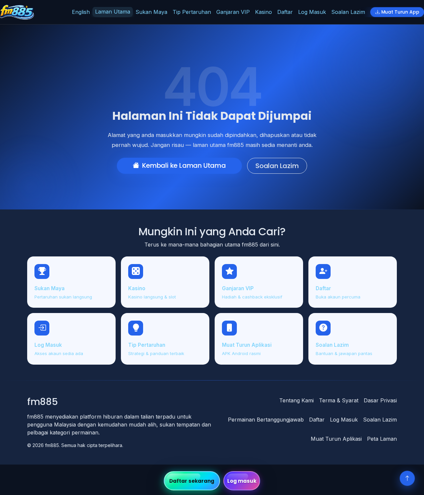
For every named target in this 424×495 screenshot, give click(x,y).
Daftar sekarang (192, 480)
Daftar (285, 12)
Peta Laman (382, 438)
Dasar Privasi (380, 400)
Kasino (263, 12)
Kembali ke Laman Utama (184, 165)
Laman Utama (112, 11)
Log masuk (242, 480)
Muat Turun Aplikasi (336, 438)
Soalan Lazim (348, 12)
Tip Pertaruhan (192, 12)
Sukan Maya (151, 12)
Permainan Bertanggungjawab (266, 419)
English (81, 12)
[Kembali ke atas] (407, 478)
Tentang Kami (296, 400)
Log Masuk (312, 12)
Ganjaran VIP (233, 12)
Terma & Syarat (338, 400)
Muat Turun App (400, 12)
